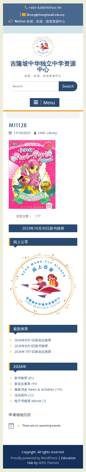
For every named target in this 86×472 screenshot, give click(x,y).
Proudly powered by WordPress (34, 458)
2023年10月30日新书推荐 (43, 228)
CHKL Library (47, 133)
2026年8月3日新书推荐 (31, 346)
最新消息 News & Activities (34, 389)
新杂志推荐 (22, 383)
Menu (49, 102)
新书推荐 (20, 378)
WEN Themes (49, 463)
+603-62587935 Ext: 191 (45, 7)
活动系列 (20, 395)
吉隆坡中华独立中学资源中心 (43, 66)
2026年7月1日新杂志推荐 (32, 351)
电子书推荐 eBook (27, 401)
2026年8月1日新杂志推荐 (32, 340)
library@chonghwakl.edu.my (45, 15)
